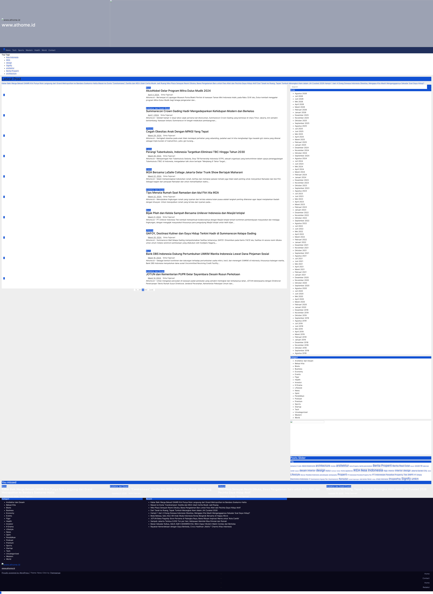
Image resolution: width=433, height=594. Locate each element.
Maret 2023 (300, 204)
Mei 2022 (299, 231)
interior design (403, 470)
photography (333, 475)
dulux (328, 471)
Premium (298, 401)
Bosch (412, 466)
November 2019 (302, 312)
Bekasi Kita (299, 363)
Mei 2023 (299, 199)
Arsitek (333, 466)
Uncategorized (301, 412)
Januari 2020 (300, 307)
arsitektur (10, 68)
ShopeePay (395, 479)
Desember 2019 (301, 310)
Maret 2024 (300, 172)
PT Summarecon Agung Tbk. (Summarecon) (323, 479)
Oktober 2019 (301, 315)
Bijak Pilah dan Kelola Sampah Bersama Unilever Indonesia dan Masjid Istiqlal (195, 213)
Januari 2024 (300, 177)
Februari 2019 (300, 337)
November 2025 (302, 118)
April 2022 (299, 234)
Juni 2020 (299, 294)
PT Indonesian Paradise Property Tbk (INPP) (393, 474)
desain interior (307, 470)
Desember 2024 (302, 147)
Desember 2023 (302, 180)
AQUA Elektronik (308, 466)
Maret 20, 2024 (155, 237)
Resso (369, 479)
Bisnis (148, 88)
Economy (299, 371)
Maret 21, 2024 (154, 217)
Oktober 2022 (301, 218)
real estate (363, 479)
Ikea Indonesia (12, 57)
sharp (373, 479)
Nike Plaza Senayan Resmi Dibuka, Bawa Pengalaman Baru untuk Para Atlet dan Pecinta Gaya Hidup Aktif (269, 491)
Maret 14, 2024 (154, 278)
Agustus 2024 (301, 158)
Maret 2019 (300, 334)
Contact (51, 50)
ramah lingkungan (354, 479)
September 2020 (302, 285)
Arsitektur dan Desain (155, 108)
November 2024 (302, 150)
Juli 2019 (299, 323)
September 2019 (302, 318)
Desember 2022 (302, 212)
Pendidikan (299, 396)
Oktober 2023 (301, 185)
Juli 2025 (299, 129)
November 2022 (302, 215)
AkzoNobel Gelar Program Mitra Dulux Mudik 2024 (178, 90)
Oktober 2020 (301, 283)
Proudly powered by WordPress (15, 573)
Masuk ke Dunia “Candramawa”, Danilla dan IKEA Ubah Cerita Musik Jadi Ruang (160, 489)
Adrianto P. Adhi (295, 466)
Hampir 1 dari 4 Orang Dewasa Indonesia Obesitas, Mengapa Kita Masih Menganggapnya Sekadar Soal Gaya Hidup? (200, 513)
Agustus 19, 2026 (336, 493)
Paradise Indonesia (312, 475)
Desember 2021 (301, 245)
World (44, 50)
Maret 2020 (300, 302)
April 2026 (299, 104)
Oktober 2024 (301, 153)
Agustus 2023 (301, 191)
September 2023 (302, 188)
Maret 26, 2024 (155, 156)
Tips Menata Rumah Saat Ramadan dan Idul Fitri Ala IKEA (182, 192)
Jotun (429, 471)
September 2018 (302, 350)
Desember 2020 (302, 277)
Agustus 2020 (301, 288)
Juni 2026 (299, 99)
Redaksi (426, 587)
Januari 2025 (300, 145)
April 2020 (299, 299)
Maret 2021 (300, 269)
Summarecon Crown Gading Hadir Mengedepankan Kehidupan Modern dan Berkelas (200, 111)
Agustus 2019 (300, 321)
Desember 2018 (301, 342)
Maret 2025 (300, 139)
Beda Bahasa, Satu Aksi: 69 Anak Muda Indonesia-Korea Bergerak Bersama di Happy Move (189, 516)
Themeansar (55, 573)
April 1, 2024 (153, 115)
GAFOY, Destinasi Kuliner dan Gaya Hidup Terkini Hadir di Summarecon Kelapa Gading (201, 233)
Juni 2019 (299, 326)
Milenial (303, 475)
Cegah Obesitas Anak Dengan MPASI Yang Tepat (177, 131)
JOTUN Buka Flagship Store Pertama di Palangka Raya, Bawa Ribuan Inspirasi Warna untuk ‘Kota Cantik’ (195, 518)
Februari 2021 (300, 272)
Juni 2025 (299, 131)
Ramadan (343, 479)
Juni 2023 (299, 196)
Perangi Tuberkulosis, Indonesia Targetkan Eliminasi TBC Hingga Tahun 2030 (195, 152)
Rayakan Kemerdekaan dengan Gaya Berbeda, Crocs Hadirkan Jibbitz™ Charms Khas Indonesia (191, 526)
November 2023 (302, 183)
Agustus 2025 (301, 126)
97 (140, 290)
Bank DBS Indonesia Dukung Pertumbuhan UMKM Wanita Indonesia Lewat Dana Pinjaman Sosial (207, 253)
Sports (21, 50)
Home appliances (347, 471)
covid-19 (418, 466)
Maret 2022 (300, 237)
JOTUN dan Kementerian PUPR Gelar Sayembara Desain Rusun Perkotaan (193, 274)
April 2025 (299, 137)
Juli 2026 (299, 96)
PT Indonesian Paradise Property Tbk (360, 475)
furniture (333, 471)
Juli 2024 (299, 161)
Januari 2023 (300, 210)
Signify (9, 65)
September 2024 (302, 156)
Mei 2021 (299, 264)
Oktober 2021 (301, 250)
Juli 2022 (299, 226)
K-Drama (298, 385)
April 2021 (299, 266)
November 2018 (302, 345)
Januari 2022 (300, 242)
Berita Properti (12, 71)
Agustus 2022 (301, 223)
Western (29, 50)
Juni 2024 (299, 164)
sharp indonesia (382, 479)
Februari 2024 (301, 174)
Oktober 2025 (301, 120)
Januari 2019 (300, 340)
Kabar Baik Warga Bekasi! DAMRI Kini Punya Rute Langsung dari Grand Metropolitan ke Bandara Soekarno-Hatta (47, 491)
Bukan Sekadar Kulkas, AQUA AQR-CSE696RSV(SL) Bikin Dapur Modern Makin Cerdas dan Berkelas (193, 524)
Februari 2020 (301, 304)
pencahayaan (324, 475)
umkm (415, 478)
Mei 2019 (299, 329)
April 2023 (299, 202)
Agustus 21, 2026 (11, 496)
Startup (298, 407)
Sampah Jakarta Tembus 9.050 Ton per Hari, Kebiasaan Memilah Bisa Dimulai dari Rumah (189, 521)
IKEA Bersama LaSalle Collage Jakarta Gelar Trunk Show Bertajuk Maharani (194, 172)
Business (298, 369)
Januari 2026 (300, 112)
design (9, 63)
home (338, 471)
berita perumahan (365, 466)
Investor (298, 382)
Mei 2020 (299, 296)
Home (427, 574)
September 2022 (302, 220)
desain (297, 471)
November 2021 (302, 248)
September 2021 (302, 253)
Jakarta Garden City (419, 471)
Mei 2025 (299, 134)
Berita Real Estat (401, 465)
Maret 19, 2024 (154, 258)
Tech (14, 50)
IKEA (8, 60)
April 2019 (299, 331)
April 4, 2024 (154, 95)
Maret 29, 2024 (155, 135)
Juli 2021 (299, 258)
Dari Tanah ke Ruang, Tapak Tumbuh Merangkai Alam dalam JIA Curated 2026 (376, 489)
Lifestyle (149, 129)
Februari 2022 (301, 239)
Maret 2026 (300, 107)
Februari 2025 (301, 142)
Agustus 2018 (300, 353)
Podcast (298, 399)
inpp (386, 470)
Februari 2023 (301, 207)
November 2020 (302, 280)
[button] (428, 50)
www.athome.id (18, 25)
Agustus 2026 (301, 93)
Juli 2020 (299, 291)
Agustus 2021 (300, 256)
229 (151, 290)
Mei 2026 (299, 101)
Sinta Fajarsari (167, 95)
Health (37, 50)
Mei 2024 (299, 166)
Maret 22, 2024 (155, 176)
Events (149, 149)
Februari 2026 (301, 110)
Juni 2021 (299, 261)
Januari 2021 (300, 275)
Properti (342, 474)
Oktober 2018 (301, 348)
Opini (297, 393)
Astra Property (354, 466)
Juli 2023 (299, 193)
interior (391, 471)
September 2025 (302, 123)
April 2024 (299, 169)
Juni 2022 (299, 229)
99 (146, 290)
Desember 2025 (302, 115)
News (8, 50)
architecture (11, 73)
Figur (297, 377)
